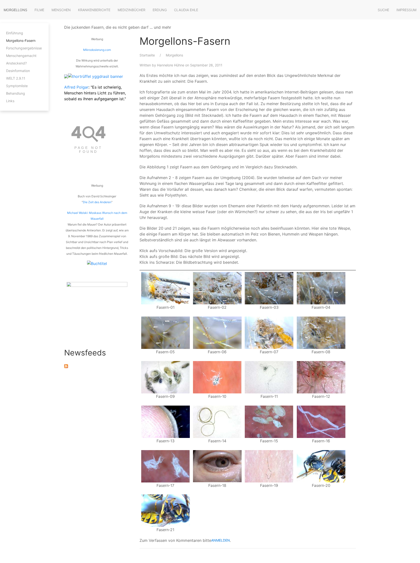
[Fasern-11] (269, 376)
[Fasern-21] (165, 510)
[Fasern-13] (165, 421)
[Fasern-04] (321, 287)
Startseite (147, 55)
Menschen (61, 10)
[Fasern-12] (321, 376)
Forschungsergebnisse (24, 48)
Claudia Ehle (186, 10)
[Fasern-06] (217, 332)
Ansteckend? (16, 63)
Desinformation (18, 71)
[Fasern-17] (165, 465)
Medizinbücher (131, 10)
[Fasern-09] (165, 376)
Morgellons (15, 10)
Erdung (160, 10)
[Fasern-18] (217, 465)
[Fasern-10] (217, 376)
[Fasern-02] (217, 287)
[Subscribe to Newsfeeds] (66, 365)
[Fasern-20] (321, 465)
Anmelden (220, 540)
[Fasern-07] (269, 332)
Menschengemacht (21, 56)
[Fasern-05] (165, 332)
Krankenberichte (94, 10)
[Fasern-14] (217, 421)
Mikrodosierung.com (97, 50)
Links (10, 101)
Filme (39, 10)
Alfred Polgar (76, 87)
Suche (383, 10)
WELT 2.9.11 (15, 78)
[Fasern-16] (321, 421)
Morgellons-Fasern (20, 40)
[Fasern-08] (321, 332)
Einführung (14, 33)
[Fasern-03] (269, 287)
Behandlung (15, 93)
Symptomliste (17, 86)
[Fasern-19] (269, 465)
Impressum (406, 10)
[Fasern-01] (165, 287)
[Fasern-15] (269, 421)
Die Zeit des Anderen (97, 202)
